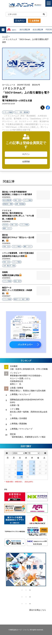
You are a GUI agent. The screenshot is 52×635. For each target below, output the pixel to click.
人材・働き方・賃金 (9, 265)
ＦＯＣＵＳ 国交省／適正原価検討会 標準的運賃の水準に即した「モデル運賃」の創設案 (18, 214)
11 (34, 466)
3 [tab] (30, 590)
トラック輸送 (8, 112)
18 (34, 470)
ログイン (21, 21)
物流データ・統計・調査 (21, 299)
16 (21, 470)
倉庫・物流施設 (20, 204)
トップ (5, 36)
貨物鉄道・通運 (7, 204)
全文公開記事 (38, 30)
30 (21, 477)
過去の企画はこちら (37, 610)
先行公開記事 (25, 30)
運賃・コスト (7, 228)
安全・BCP (17, 281)
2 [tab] (26, 590)
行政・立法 (17, 200)
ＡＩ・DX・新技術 (22, 112)
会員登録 (35, 21)
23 (21, 473)
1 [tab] (22, 590)
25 (34, 473)
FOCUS (5, 224)
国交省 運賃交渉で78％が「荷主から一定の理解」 (18, 238)
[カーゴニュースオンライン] (26, 5)
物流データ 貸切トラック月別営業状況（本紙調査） (17, 290)
